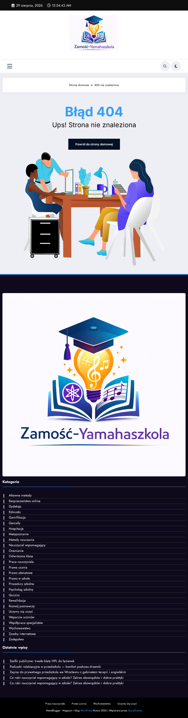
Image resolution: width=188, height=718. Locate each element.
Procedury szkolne (21, 584)
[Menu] (9, 66)
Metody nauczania (21, 539)
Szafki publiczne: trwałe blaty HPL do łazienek (42, 661)
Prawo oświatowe (21, 572)
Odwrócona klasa (21, 556)
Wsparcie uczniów (21, 617)
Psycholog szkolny (21, 589)
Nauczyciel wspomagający (27, 545)
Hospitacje (16, 528)
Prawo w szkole (19, 578)
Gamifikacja (17, 517)
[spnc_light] (176, 66)
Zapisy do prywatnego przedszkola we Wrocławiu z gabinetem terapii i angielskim (68, 672)
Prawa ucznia (18, 567)
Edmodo (15, 512)
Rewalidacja (17, 600)
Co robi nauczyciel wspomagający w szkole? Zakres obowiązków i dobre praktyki (67, 677)
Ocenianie (16, 550)
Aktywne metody (20, 495)
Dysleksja (15, 506)
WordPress (86, 710)
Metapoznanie (19, 534)
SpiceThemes (135, 710)
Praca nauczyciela (21, 561)
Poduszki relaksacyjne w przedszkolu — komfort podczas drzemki (55, 666)
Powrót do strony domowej (94, 144)
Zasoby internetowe (22, 633)
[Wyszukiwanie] (165, 66)
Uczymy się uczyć (21, 611)
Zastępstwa (16, 639)
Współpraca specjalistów (26, 622)
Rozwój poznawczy (22, 606)
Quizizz (14, 595)
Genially (14, 523)
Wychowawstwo (19, 628)
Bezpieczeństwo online (24, 501)
